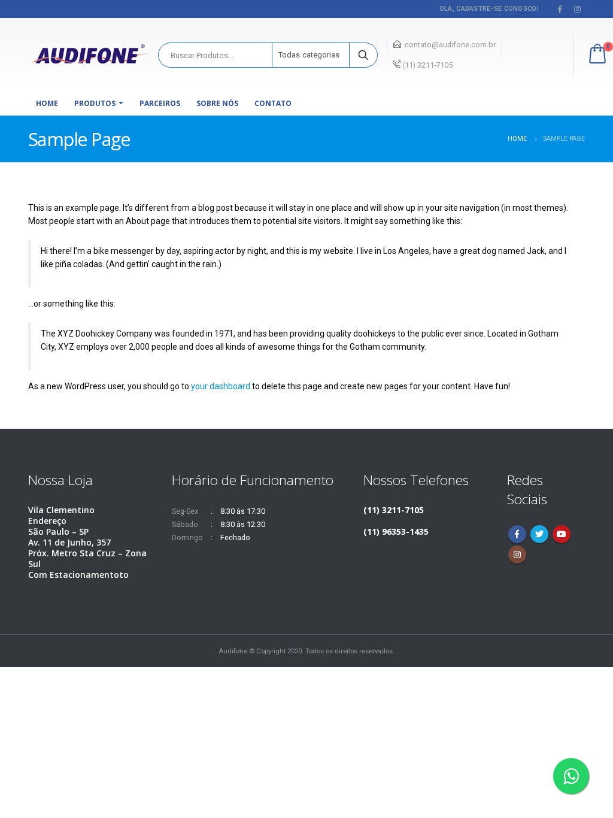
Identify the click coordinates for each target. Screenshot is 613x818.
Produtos (95, 103)
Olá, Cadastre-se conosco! (489, 9)
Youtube (561, 534)
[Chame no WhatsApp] (571, 776)
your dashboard (220, 386)
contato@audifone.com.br (450, 44)
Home (47, 103)
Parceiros (159, 103)
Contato (273, 103)
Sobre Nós (217, 103)
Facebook (517, 534)
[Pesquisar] (363, 55)
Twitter (539, 534)
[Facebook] (560, 9)
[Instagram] (577, 9)
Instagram (517, 554)
